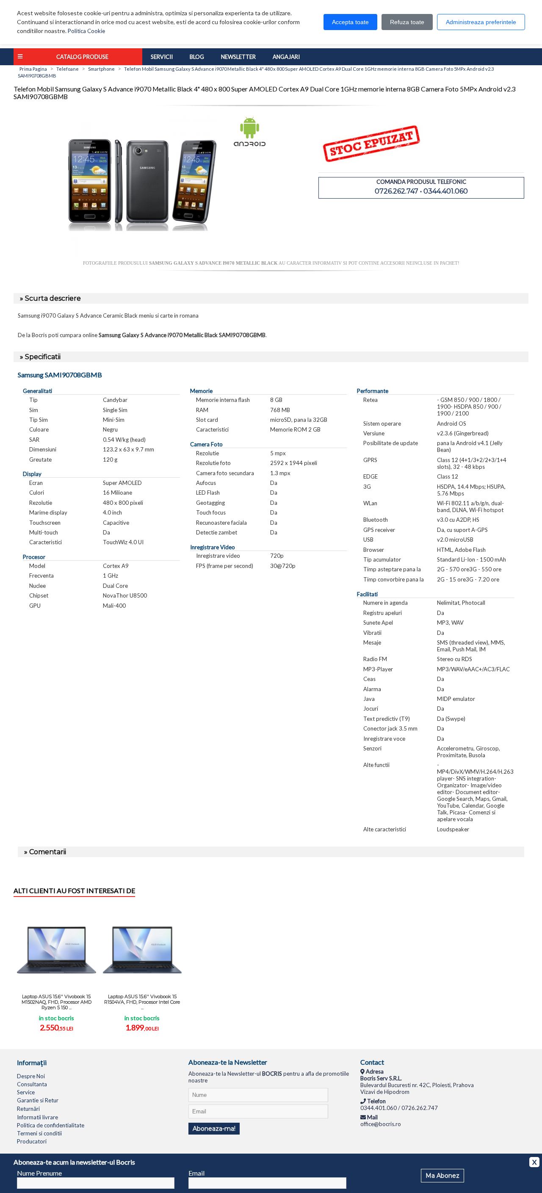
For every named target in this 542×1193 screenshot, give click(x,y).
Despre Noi (31, 1076)
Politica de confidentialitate (50, 1125)
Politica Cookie (86, 31)
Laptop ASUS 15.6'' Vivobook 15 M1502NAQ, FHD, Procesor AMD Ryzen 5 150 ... (56, 1002)
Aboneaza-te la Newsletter (227, 1062)
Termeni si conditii (39, 1133)
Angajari (286, 56)
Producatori (32, 1141)
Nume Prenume (39, 1173)
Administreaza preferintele (481, 22)
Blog (197, 56)
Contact (372, 1062)
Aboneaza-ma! (214, 1128)
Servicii (162, 56)
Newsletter (238, 56)
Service (26, 1092)
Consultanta (32, 1084)
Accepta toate (350, 22)
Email (196, 1173)
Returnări (28, 1108)
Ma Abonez (442, 1175)
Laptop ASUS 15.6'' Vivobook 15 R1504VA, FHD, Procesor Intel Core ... (142, 1002)
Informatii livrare (37, 1117)
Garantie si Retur (37, 1100)
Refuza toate (407, 22)
